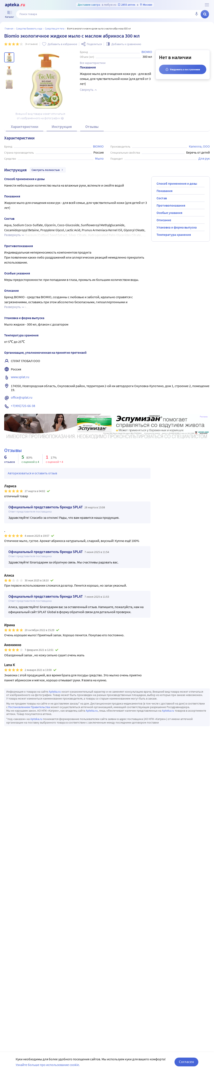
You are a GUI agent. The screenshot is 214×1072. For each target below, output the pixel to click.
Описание (164, 220)
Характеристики (24, 126)
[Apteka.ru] (15, 5)
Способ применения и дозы (177, 183)
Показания (164, 191)
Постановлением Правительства (29, 707)
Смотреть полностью (46, 170)
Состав (162, 198)
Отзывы (92, 126)
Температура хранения (174, 234)
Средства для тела (54, 28)
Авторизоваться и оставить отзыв (32, 473)
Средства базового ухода (29, 28)
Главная (9, 28)
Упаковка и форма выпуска (177, 227)
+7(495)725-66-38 (23, 406)
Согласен (186, 1061)
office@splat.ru (21, 397)
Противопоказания (171, 205)
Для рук (204, 158)
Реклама (204, 416)
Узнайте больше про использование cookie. (48, 1065)
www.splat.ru (20, 377)
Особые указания (169, 213)
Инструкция (62, 126)
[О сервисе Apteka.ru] (207, 4)
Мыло (99, 158)
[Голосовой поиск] (196, 14)
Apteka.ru (55, 691)
